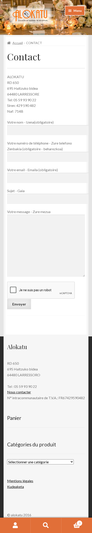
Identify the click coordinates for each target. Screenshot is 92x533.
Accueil (18, 43)
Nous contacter (19, 392)
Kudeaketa (15, 486)
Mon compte (15, 525)
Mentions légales (20, 481)
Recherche (46, 525)
